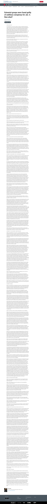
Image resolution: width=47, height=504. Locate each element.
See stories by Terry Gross (11, 490)
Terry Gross (8, 19)
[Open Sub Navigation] (20, 6)
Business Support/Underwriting (29, 6)
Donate (42, 1)
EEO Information (19, 498)
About (36, 6)
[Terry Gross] (5, 490)
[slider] (7, 4)
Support (22, 6)
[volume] (6, 4)
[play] (4, 4)
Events (19, 6)
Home (4, 6)
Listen (6, 6)
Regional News (15, 6)
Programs (10, 6)
